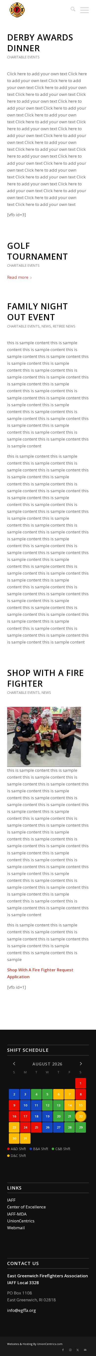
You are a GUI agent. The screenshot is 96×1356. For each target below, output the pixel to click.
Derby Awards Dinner (40, 43)
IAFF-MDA (17, 1214)
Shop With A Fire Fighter (45, 678)
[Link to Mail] (85, 1350)
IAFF (11, 1200)
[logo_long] (39, 10)
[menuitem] (70, 10)
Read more (17, 277)
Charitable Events (23, 57)
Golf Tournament (37, 251)
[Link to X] (77, 1350)
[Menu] (82, 10)
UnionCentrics (20, 1221)
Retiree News (64, 326)
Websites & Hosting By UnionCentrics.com (35, 1344)
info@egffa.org (21, 1310)
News (46, 326)
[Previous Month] (14, 1063)
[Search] (70, 10)
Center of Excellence (26, 1207)
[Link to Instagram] (70, 1350)
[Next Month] (80, 1063)
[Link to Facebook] (63, 1350)
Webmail (16, 1227)
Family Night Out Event (37, 312)
